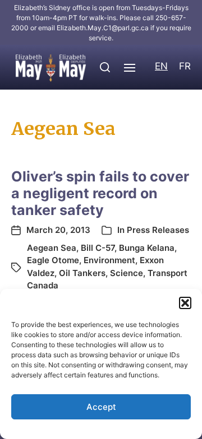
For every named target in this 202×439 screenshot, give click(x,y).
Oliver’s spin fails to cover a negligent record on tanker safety (100, 193)
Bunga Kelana (147, 247)
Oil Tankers (82, 273)
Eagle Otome (53, 260)
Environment (109, 260)
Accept (101, 406)
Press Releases (158, 230)
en (161, 66)
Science (126, 273)
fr (185, 66)
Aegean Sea (51, 247)
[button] (185, 303)
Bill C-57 (97, 247)
